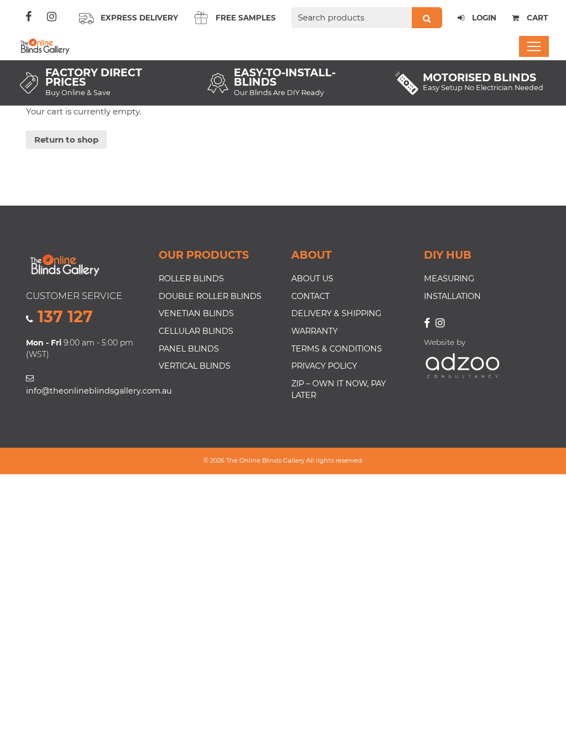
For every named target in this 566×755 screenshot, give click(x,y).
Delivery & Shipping (336, 313)
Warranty (314, 331)
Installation (452, 296)
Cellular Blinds (196, 331)
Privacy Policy (324, 366)
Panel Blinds (189, 349)
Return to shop (66, 139)
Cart (536, 17)
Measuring (449, 279)
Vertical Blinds (194, 366)
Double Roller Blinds (210, 296)
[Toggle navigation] (534, 46)
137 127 (65, 316)
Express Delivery (139, 17)
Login (483, 17)
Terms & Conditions (336, 349)
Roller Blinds (191, 279)
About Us (312, 279)
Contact (310, 296)
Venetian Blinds (196, 313)
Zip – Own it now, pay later (338, 390)
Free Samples (246, 17)
